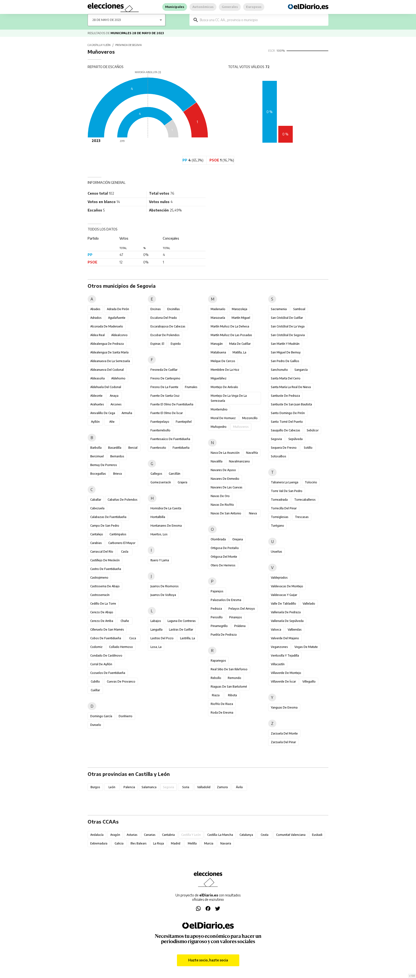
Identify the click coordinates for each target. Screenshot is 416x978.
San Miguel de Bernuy (286, 352)
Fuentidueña (181, 447)
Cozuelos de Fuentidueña (107, 673)
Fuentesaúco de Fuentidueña (170, 439)
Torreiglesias (279, 517)
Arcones (116, 404)
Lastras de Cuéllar (181, 629)
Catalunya (246, 835)
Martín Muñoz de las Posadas (231, 335)
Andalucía (97, 835)
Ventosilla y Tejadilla (285, 655)
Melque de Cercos (223, 361)
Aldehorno (118, 378)
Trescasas (302, 517)
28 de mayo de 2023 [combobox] (106, 20)
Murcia (208, 843)
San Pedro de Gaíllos (285, 361)
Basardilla (114, 447)
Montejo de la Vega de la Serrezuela (229, 398)
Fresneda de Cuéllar (163, 369)
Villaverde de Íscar (283, 681)
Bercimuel (97, 456)
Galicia (119, 843)
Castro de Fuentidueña (105, 569)
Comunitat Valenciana (291, 835)
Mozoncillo (250, 418)
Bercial (132, 447)
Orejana (237, 539)
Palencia (129, 787)
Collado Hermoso (121, 647)
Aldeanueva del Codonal (107, 369)
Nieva (253, 513)
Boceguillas (98, 473)
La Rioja (158, 843)
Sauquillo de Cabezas (285, 430)
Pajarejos (217, 591)
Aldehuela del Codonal (105, 387)
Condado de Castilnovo (106, 655)
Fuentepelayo (159, 421)
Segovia (276, 439)
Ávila (239, 787)
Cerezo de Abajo (101, 612)
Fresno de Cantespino (165, 378)
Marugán (217, 343)
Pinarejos (235, 617)
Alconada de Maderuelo (106, 326)
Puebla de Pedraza (224, 634)
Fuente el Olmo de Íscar (166, 413)
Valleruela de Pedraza (286, 612)
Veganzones (279, 647)
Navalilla (216, 461)
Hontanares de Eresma (166, 525)
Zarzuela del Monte (284, 733)
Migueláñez (219, 378)
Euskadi (317, 835)
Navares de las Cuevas (226, 487)
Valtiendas (295, 629)
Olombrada (218, 539)
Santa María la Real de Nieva (291, 387)
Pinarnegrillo (219, 626)
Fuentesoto (158, 447)
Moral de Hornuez (223, 418)
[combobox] (262, 20)
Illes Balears (138, 843)
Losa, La (156, 647)
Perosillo (217, 617)
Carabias (96, 543)
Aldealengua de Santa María (109, 352)
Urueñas (276, 551)
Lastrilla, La (187, 638)
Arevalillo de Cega (102, 413)
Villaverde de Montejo (286, 673)
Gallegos (156, 473)
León (112, 787)
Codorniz (96, 647)
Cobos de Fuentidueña (105, 638)
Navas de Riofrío (222, 504)
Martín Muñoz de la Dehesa (230, 326)
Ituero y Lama (159, 560)
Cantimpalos (118, 534)
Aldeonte (96, 395)
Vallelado (309, 603)
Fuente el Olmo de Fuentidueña (171, 404)
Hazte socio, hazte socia (208, 960)
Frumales (191, 387)
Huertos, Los (159, 534)
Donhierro (125, 716)
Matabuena (218, 352)
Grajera (182, 482)
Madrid (175, 843)
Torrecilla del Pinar (284, 508)
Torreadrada (279, 499)
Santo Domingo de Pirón (288, 413)
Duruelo (95, 725)
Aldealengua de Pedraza (107, 343)
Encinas (155, 309)
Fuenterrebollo (160, 430)
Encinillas (173, 309)
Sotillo (308, 447)
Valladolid (203, 787)
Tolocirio (311, 482)
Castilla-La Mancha (220, 835)
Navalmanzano (239, 461)
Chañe (125, 621)
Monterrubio (219, 409)
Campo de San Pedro (104, 525)
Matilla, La (239, 352)
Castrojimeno (99, 577)
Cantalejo (96, 534)
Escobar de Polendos (165, 335)
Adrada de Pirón (118, 309)
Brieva (117, 473)
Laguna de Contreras (182, 621)
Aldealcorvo (119, 335)
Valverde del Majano (285, 638)
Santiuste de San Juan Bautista (291, 404)
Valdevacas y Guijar (284, 595)
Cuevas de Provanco (121, 681)
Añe (112, 421)
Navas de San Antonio (226, 513)
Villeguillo (309, 681)
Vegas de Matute (306, 647)
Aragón (115, 835)
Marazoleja (239, 309)
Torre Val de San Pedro (286, 491)
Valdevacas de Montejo (287, 586)
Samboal (299, 309)
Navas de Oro (220, 496)
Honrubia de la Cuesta (165, 508)
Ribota (232, 695)
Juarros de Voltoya (163, 595)
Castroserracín (100, 595)
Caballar (95, 499)
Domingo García (101, 716)
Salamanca (149, 787)
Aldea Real (97, 335)
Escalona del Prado (163, 318)
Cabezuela (97, 508)
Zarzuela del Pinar (283, 742)
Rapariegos (218, 660)
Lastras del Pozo (162, 638)
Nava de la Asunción (225, 452)
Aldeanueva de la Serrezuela (110, 361)
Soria (185, 787)
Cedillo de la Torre (103, 603)
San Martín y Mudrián (285, 343)
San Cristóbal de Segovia (288, 335)
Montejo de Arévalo (224, 387)
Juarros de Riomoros (164, 586)
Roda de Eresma (222, 712)
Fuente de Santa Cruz (165, 395)
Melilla (192, 843)
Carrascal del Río (101, 551)
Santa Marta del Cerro (285, 378)
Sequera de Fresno (284, 447)
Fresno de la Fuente (164, 387)
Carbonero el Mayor (121, 543)
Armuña (127, 413)
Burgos (95, 787)
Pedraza (216, 608)
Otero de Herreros (223, 565)
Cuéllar (95, 690)
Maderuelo (218, 309)
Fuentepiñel (184, 421)
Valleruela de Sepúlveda (287, 621)
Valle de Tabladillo (283, 603)
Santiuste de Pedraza (285, 395)
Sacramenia (279, 309)
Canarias (150, 835)
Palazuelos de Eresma (226, 600)
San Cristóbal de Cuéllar (287, 318)
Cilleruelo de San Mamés (107, 629)
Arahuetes (97, 404)
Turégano (277, 525)
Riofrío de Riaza (222, 704)
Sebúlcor (312, 430)
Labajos (155, 621)
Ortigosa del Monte (224, 556)
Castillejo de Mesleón (105, 560)
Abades (95, 309)
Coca (132, 638)
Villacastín (278, 664)
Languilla (156, 629)
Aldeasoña (97, 378)
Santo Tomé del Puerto (287, 421)
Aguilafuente (116, 318)
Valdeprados (279, 577)
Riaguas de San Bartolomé (229, 686)
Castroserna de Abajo (105, 586)
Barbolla (96, 447)
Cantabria (168, 835)
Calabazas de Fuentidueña (108, 517)
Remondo (234, 678)
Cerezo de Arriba (101, 621)
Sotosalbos (278, 456)
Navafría (252, 452)
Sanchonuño (279, 369)
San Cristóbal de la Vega (288, 326)
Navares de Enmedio (225, 478)
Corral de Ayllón (101, 664)
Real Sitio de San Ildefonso (229, 669)
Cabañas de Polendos (122, 499)
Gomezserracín (160, 482)
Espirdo (176, 343)
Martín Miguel (241, 318)
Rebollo (216, 678)
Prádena (240, 626)
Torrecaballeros (305, 499)
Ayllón (95, 421)
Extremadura (98, 843)
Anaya (114, 395)
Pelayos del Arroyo (241, 608)
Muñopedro (219, 426)
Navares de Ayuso (223, 470)
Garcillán (174, 473)
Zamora (222, 787)
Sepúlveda (295, 439)
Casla (124, 551)
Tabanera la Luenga (284, 482)
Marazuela (218, 318)
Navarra (225, 843)
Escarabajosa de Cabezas (167, 326)
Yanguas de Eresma (284, 707)
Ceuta (264, 835)
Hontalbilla (157, 517)
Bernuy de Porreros (103, 465)
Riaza (216, 695)
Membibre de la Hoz (225, 369)
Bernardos (117, 456)
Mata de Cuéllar (240, 343)
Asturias (132, 835)
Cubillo (95, 681)
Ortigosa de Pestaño (225, 548)
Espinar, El (157, 343)
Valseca (276, 629)
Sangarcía (301, 369)
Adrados (96, 318)
